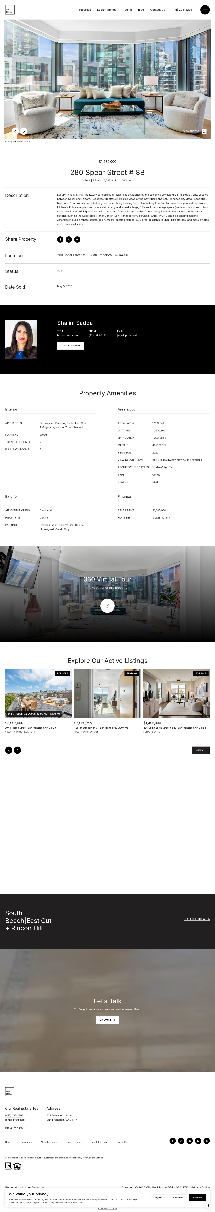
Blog (141, 9)
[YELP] (207, 1141)
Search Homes (106, 9)
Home (8, 1142)
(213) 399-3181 (97, 335)
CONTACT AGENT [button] (70, 345)
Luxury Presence (33, 1187)
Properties (84, 9)
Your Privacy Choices (107, 1208)
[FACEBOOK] (173, 1141)
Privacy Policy (200, 1187)
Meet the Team (99, 1142)
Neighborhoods (49, 1142)
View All (201, 750)
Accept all (197, 1197)
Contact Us (157, 9)
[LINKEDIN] (190, 1141)
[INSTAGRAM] (181, 1141)
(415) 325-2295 (181, 9)
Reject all (159, 1197)
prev (15, 131)
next (23, 131)
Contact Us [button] (107, 1020)
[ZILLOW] (198, 1141)
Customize (178, 1197)
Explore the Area (197, 919)
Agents (127, 9)
